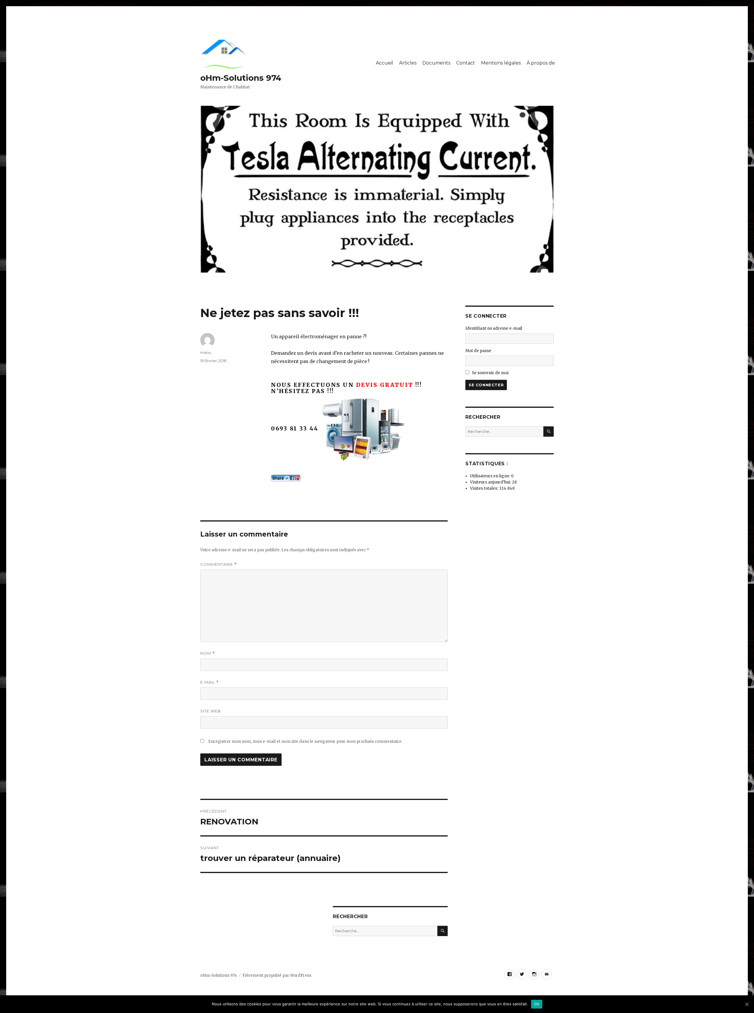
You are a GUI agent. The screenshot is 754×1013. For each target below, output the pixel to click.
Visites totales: (484, 488)
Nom (207, 653)
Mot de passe (478, 350)
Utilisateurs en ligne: (490, 476)
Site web (210, 711)
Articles (407, 63)
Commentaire (218, 564)
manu (205, 352)
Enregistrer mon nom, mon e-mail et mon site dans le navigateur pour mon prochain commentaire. (305, 741)
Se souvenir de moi (490, 372)
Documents (436, 63)
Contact (465, 63)
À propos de (541, 63)
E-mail (209, 682)
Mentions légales (501, 63)
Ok (536, 1004)
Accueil (384, 63)
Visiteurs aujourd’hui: (491, 482)
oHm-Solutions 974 (240, 78)
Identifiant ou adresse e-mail (493, 328)
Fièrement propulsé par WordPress (276, 975)
